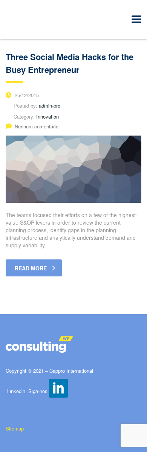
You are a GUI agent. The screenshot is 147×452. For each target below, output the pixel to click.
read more (31, 268)
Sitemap (15, 428)
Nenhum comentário (36, 126)
